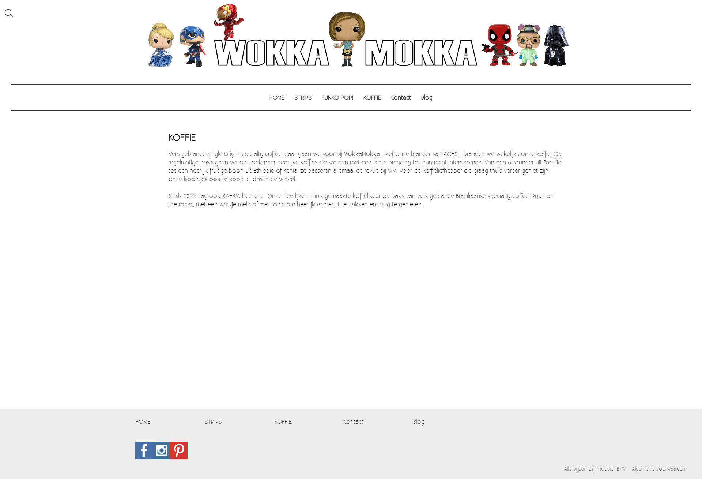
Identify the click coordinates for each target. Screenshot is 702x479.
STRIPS (303, 97)
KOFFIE (372, 97)
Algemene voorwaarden (658, 468)
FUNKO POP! (337, 97)
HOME (276, 97)
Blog (427, 97)
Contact (401, 97)
